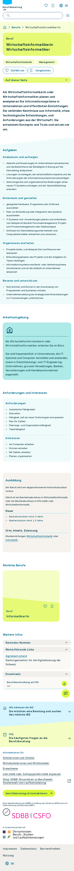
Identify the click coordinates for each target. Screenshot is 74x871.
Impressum (10, 848)
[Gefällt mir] (45, 606)
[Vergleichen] (52, 606)
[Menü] (67, 15)
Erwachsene (10, 768)
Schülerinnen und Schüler (19, 757)
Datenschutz (28, 848)
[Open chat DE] (66, 693)
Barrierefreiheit (50, 848)
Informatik (12, 539)
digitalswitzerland (16, 656)
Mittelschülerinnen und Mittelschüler (26, 763)
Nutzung (8, 855)
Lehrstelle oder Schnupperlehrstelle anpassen (32, 774)
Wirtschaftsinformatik (40, 536)
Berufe (16, 27)
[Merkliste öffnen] (46, 5)
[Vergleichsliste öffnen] (53, 5)
